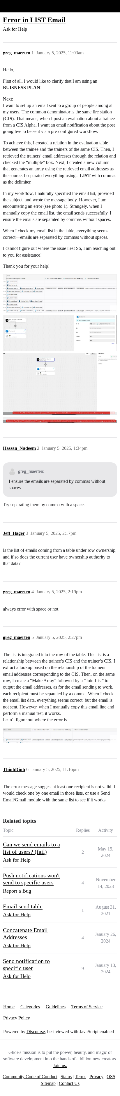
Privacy (96, 1076)
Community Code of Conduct (30, 1076)
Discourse (36, 1031)
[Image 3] (60, 384)
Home (9, 1006)
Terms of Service (87, 1006)
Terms (80, 1076)
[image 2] (60, 333)
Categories (30, 1006)
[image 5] (60, 735)
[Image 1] (60, 293)
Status (66, 1076)
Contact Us (69, 1083)
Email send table (23, 906)
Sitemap (48, 1083)
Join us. (60, 1065)
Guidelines (56, 1006)
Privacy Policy (16, 1017)
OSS (111, 1076)
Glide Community (19, 6)
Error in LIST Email (34, 20)
